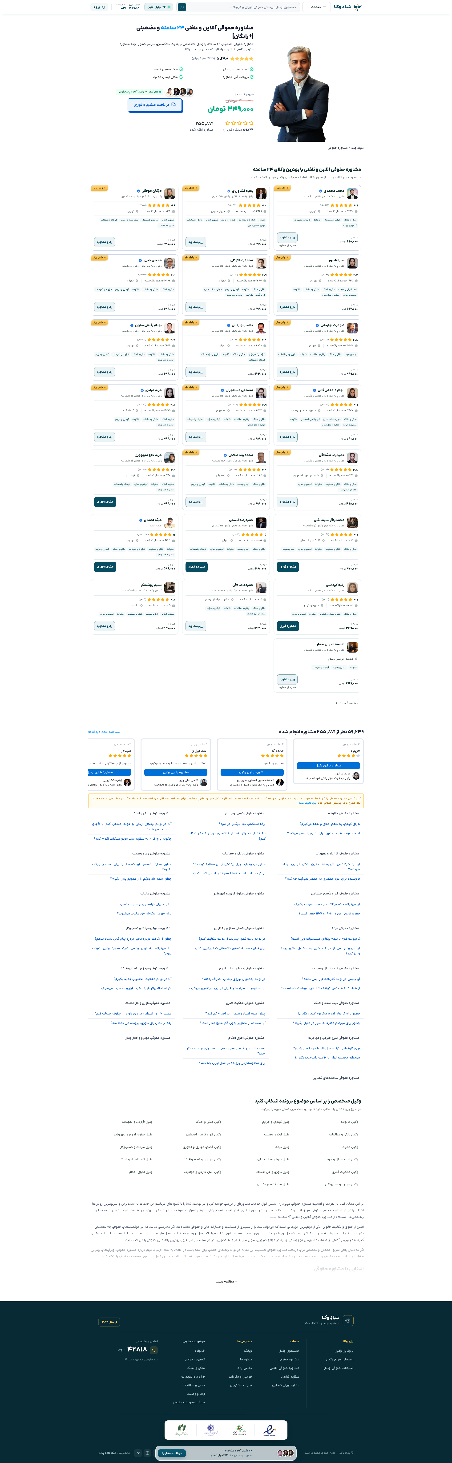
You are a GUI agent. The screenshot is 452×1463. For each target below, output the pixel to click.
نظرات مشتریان (241, 1385)
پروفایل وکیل (344, 1351)
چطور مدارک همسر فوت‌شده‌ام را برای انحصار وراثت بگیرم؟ (131, 867)
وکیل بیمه (282, 1147)
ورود (97, 7)
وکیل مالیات (350, 1147)
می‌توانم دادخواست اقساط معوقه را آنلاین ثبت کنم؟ (229, 873)
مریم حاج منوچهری (148, 455)
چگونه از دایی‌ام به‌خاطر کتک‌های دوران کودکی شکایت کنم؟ (226, 836)
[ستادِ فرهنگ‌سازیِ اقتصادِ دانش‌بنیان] (240, 1430)
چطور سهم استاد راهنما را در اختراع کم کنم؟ (235, 1013)
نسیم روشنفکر (151, 585)
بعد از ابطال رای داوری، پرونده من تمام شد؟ (141, 1023)
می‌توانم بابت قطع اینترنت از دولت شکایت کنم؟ (232, 939)
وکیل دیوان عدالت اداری (273, 1159)
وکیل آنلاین (154, 7)
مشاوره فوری (105, 502)
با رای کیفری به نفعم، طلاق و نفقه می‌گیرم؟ (330, 824)
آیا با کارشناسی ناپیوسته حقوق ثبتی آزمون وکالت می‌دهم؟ (320, 867)
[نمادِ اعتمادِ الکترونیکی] (270, 1430)
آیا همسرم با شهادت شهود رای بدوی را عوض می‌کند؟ (323, 833)
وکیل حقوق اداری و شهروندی (133, 1134)
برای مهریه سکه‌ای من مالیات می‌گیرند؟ (144, 913)
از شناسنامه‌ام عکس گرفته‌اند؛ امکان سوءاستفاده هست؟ (320, 988)
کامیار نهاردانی (242, 325)
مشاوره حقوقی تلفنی (284, 1368)
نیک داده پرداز (107, 1453)
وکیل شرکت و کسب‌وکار (136, 1147)
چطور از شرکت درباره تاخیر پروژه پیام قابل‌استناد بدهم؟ (133, 939)
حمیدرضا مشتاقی (331, 455)
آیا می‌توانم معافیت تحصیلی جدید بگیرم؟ (142, 979)
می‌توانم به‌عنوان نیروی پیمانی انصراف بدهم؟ (234, 979)
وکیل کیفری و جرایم (276, 1122)
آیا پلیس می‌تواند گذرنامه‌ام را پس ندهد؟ (331, 979)
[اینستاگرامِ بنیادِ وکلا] (147, 1453)
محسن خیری (152, 260)
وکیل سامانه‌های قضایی (273, 1184)
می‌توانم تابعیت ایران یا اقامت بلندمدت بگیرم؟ (327, 1057)
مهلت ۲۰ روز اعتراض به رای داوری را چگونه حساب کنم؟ (132, 1013)
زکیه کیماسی (335, 585)
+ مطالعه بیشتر (226, 1281)
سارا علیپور (336, 260)
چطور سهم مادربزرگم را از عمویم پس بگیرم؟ (140, 879)
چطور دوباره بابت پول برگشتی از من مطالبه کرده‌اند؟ (229, 864)
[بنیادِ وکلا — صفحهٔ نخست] (348, 1320)
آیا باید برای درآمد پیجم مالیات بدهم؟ (145, 904)
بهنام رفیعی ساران (148, 325)
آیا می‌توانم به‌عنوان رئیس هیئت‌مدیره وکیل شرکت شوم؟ (131, 951)
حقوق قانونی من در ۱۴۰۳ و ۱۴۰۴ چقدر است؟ (329, 913)
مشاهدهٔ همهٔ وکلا (346, 703)
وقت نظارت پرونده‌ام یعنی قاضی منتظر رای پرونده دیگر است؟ (226, 1051)
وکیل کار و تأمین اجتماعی (203, 1134)
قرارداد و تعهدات (193, 1377)
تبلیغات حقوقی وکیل (338, 1368)
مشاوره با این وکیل (328, 765)
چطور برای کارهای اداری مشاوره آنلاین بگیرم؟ (329, 1013)
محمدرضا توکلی (241, 260)
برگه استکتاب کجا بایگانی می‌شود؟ (242, 824)
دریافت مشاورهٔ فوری (151, 105)
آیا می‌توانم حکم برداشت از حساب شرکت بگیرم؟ (327, 904)
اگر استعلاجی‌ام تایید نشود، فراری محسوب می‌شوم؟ (136, 988)
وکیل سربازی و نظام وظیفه (202, 1159)
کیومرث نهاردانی (332, 325)
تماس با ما (244, 1368)
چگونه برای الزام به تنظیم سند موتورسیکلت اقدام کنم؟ (132, 839)
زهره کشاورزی (242, 191)
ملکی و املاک (196, 1368)
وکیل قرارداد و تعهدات (137, 1122)
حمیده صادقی (242, 585)
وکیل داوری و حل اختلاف (273, 1172)
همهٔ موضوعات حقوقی (189, 1402)
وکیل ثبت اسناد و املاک (136, 1159)
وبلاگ (248, 1351)
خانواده (200, 1351)
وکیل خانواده (349, 1122)
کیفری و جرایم (195, 1359)
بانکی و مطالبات (193, 1385)
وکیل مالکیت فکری (345, 1172)
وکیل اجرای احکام (141, 1172)
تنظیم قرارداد (290, 1377)
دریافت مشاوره (172, 1453)
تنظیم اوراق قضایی (285, 1385)
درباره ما (246, 1359)
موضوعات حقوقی (193, 1341)
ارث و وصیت (196, 1394)
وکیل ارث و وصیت (277, 1134)
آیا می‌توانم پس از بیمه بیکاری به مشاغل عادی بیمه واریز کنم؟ (320, 951)
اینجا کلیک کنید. (307, 803)
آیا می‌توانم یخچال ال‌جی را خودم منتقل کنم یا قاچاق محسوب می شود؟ (131, 827)
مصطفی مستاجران (239, 390)
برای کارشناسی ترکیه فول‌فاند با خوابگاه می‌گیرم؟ (326, 1048)
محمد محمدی (334, 191)
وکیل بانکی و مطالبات (343, 1134)
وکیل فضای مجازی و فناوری (202, 1147)
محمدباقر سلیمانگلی (329, 520)
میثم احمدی (153, 520)
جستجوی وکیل (288, 1351)
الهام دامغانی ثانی (331, 390)
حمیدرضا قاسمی (241, 520)
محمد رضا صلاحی (240, 455)
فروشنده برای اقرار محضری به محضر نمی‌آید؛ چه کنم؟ (322, 879)
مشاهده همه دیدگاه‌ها (104, 732)
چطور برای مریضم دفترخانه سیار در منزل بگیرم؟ (326, 1023)
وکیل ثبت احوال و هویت (340, 1159)
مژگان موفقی (151, 191)
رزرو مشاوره (287, 238)
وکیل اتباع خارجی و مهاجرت (202, 1172)
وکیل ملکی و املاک (208, 1122)
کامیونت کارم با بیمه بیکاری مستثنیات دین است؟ (325, 939)
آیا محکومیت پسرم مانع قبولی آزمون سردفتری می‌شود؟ (227, 988)
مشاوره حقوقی (288, 1359)
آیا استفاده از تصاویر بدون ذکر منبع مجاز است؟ (233, 1023)
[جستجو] (182, 7)
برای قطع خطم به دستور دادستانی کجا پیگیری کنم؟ (230, 948)
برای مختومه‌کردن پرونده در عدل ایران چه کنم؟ (232, 1063)
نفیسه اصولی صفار (330, 644)
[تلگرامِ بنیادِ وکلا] (138, 1453)
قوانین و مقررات (240, 1377)
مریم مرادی (153, 390)
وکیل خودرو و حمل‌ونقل (341, 1184)
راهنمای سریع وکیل (340, 1359)
